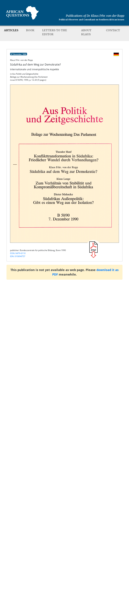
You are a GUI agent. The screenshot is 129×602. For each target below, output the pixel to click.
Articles (11, 30)
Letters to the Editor (54, 32)
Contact (113, 30)
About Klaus (86, 32)
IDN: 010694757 (17, 256)
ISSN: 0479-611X (18, 253)
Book (30, 30)
